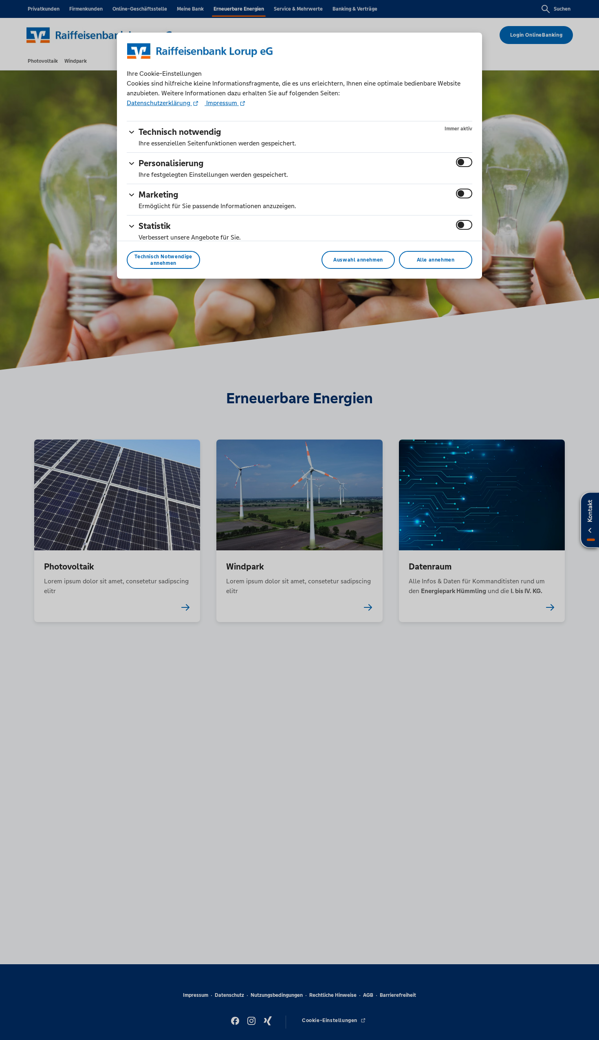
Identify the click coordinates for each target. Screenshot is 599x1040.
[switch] (464, 162)
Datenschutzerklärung (159, 103)
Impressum (222, 103)
